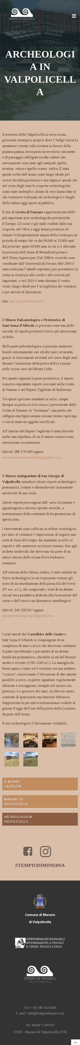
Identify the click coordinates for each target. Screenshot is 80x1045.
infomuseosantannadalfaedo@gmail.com (31, 457)
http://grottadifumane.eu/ (26, 301)
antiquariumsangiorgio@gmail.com (28, 616)
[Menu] (74, 16)
